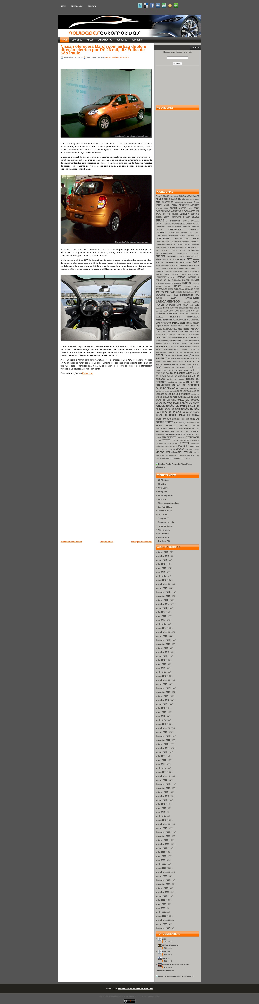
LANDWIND (171, 305)
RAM (197, 352)
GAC (178, 265)
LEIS (197, 304)
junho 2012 (161, 712)
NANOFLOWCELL (170, 329)
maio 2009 (161, 860)
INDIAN (169, 286)
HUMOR (178, 283)
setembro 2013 (163, 652)
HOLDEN (186, 280)
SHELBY (185, 425)
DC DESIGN (168, 244)
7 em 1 (159, 196)
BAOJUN (167, 214)
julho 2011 (161, 756)
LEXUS (159, 307)
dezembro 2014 (163, 592)
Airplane (166, 951)
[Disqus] (106, 421)
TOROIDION (194, 440)
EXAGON (181, 256)
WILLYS (178, 455)
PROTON (195, 347)
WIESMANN (170, 455)
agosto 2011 (161, 752)
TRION (175, 446)
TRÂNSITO (160, 446)
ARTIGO (160, 208)
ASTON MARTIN (179, 208)
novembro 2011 (163, 740)
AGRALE (190, 196)
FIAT (190, 259)
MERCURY (191, 320)
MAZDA (163, 316)
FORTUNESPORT (163, 265)
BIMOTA (160, 217)
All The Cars (163, 480)
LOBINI (196, 308)
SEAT (196, 418)
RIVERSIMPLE (179, 361)
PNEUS (160, 343)
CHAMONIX (170, 227)
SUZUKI (191, 434)
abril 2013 (160, 672)
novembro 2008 (163, 884)
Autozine (162, 499)
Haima (170, 271)
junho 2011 (161, 760)
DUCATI (175, 250)
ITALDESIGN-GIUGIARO (184, 289)
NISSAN (115, 57)
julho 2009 (161, 852)
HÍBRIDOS (181, 277)
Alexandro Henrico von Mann (175, 964)
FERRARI (182, 259)
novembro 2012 (163, 692)
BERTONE (195, 214)
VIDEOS (90, 40)
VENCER (172, 449)
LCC (192, 305)
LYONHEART (180, 311)
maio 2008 (161, 908)
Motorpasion (164, 529)
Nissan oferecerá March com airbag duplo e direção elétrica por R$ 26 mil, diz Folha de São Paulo (103, 49)
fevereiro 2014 (162, 632)
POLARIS (168, 343)
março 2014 (161, 628)
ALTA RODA (137, 40)
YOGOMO (159, 458)
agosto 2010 (161, 800)
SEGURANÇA (180, 422)
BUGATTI (160, 223)
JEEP (173, 291)
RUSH (190, 364)
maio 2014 (161, 620)
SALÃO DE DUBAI (177, 382)
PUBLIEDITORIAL (173, 349)
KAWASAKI (161, 295)
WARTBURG (161, 455)
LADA (178, 297)
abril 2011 (160, 768)
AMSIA (190, 202)
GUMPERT (161, 271)
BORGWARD (177, 217)
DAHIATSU (177, 241)
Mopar (159, 325)
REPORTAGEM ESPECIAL (179, 358)
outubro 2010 (162, 792)
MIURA (189, 323)
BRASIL (108, 57)
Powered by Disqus (165, 970)
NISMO (187, 329)
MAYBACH (195, 313)
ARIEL (175, 205)
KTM (197, 295)
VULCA (196, 452)
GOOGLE (165, 268)
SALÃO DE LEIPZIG (181, 391)
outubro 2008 (162, 888)
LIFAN (166, 307)
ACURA (182, 196)
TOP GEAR (184, 440)
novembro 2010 (163, 788)
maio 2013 (161, 668)
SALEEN (159, 419)
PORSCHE (162, 346)
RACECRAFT (189, 352)
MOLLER (196, 323)
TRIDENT (168, 446)
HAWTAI (160, 274)
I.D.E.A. (196, 283)
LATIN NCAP (183, 305)
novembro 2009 (163, 836)
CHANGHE (195, 226)
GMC (158, 268)
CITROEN (162, 232)
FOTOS (173, 265)
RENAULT (162, 358)
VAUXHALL (194, 446)
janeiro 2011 (162, 780)
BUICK (168, 223)
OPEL (159, 337)
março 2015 (161, 580)
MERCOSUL (181, 320)
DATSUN (159, 244)
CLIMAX (185, 233)
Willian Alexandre (170, 945)
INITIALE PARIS (192, 286)
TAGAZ (159, 437)
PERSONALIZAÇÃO (164, 340)
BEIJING (176, 214)
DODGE (191, 247)
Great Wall (190, 268)
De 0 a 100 (162, 514)
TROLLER (183, 446)
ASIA (167, 208)
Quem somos (76, 6)
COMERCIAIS (162, 235)
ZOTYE (180, 458)
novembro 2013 (163, 644)
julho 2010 (161, 804)
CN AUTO (194, 232)
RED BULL (172, 355)
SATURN (175, 419)
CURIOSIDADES (183, 238)
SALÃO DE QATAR (173, 409)
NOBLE (159, 331)
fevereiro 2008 (162, 920)
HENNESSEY (162, 277)
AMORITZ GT (168, 202)
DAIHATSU (186, 242)
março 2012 (161, 724)
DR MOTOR (163, 250)
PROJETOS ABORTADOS (180, 346)
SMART (188, 428)
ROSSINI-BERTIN (172, 364)
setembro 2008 (163, 892)
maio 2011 (161, 764)
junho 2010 (161, 808)
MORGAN (166, 326)
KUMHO (163, 298)
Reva (192, 359)
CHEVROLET (178, 229)
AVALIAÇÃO (190, 210)
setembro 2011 (163, 748)
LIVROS (190, 308)
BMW (167, 216)
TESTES (166, 440)
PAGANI (172, 337)
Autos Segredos (165, 495)
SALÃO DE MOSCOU (188, 399)
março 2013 (161, 676)
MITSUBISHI (179, 322)
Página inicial (106, 541)
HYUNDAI (188, 283)
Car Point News (165, 506)
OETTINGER (183, 335)
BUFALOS (195, 221)
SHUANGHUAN (162, 428)
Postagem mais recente (71, 541)
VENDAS (180, 449)
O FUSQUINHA (171, 335)
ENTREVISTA (184, 253)
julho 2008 (161, 900)
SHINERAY (195, 426)
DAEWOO (160, 241)
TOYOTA (185, 443)
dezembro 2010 (163, 784)
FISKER (179, 262)
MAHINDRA (161, 313)
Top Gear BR (164, 541)
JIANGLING (187, 292)
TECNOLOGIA (192, 437)
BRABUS (195, 217)
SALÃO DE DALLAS (176, 379)
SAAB (160, 367)
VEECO (159, 449)
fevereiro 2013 (162, 680)
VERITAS (195, 449)
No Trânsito (163, 533)
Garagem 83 (163, 518)
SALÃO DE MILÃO (191, 397)
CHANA (178, 226)
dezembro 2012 (163, 688)
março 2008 (161, 916)
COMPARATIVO (193, 236)
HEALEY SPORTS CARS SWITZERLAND (181, 274)
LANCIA (188, 302)
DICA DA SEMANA (175, 247)
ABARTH (167, 196)
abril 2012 (160, 720)
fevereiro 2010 (162, 824)
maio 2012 (161, 716)
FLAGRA (188, 262)
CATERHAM (161, 226)
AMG (159, 202)
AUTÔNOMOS (177, 211)
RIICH (197, 358)
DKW (184, 247)
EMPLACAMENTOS (166, 253)
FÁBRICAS (161, 259)
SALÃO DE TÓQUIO (167, 414)
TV (189, 446)
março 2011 (161, 772)
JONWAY (195, 292)
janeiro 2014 (162, 636)
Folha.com (87, 373)
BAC (197, 211)
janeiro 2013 (162, 684)
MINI (158, 322)
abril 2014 (160, 624)
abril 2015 (160, 576)
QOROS (172, 352)
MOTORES (190, 325)
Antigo (196, 202)
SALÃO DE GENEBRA (185, 385)
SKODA (173, 428)
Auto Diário (163, 487)
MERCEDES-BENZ (166, 319)
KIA (177, 295)
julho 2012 (161, 708)
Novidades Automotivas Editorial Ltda (135, 988)
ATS (191, 208)
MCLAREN (179, 316)
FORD (196, 262)
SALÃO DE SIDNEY (191, 412)
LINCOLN (183, 308)
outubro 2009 (162, 840)
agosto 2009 (161, 848)
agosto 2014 (161, 608)
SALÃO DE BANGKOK (176, 367)
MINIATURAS (166, 323)
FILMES (196, 259)
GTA (197, 268)
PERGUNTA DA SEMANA (187, 337)
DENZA (196, 244)
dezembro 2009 (163, 832)
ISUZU (171, 289)
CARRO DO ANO (192, 224)
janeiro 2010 (162, 828)
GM (197, 265)
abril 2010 (160, 816)
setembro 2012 (163, 700)
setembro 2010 (163, 796)
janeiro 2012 (162, 732)
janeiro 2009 (162, 876)
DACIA (196, 238)
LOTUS (160, 310)
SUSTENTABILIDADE (176, 434)
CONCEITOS (121, 40)
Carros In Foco (165, 510)
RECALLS (162, 355)
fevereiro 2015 (162, 584)
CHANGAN (186, 226)
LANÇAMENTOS (105, 40)
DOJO (197, 247)
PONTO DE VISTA (190, 343)
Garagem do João (166, 522)
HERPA (172, 277)
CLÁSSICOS (175, 232)
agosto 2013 (161, 656)
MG (197, 320)
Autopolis (162, 491)
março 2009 (161, 868)
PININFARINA (194, 340)
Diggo (165, 938)
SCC (181, 419)
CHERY (162, 229)
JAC (158, 291)
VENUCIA (188, 449)
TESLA (159, 440)
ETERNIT (195, 253)
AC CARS (175, 196)
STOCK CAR (184, 431)
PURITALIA (195, 349)
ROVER (183, 364)
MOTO (181, 325)
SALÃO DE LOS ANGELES (178, 394)
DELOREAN (189, 244)
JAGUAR (165, 291)
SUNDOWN (161, 434)
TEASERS (172, 437)
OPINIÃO (165, 337)
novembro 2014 (163, 596)
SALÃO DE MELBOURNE (173, 397)
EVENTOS (172, 256)
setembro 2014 (163, 604)
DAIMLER (195, 241)
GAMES (184, 265)
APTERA (160, 205)
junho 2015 (161, 568)
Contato (92, 6)
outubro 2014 (162, 600)
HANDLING (178, 271)
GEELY (192, 265)
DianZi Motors (161, 247)
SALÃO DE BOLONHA (178, 370)
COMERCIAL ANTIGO (178, 235)
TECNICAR (181, 437)
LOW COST (169, 311)
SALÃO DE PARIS (177, 405)
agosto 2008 (161, 896)
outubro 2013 (162, 648)
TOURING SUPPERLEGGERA (168, 443)
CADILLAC (180, 223)
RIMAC (159, 361)
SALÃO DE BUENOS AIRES (179, 373)
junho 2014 (161, 616)
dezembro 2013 (163, 640)
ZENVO (174, 458)
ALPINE (167, 199)
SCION (191, 419)
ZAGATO (167, 458)
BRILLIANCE (176, 221)
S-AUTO (196, 364)
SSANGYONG (169, 431)
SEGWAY (191, 423)
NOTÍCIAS (167, 331)
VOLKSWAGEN (175, 452)
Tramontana (195, 443)
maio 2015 (161, 572)
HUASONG (160, 283)
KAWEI (170, 295)
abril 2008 (160, 912)
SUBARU (195, 431)
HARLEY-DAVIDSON (191, 271)
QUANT (180, 352)
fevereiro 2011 (162, 776)
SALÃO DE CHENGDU (177, 376)
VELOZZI (165, 449)
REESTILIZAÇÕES (186, 355)
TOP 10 (176, 440)
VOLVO (189, 452)
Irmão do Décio (165, 525)
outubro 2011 (162, 744)
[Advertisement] (115, 558)
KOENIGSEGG (188, 295)
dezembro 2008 (163, 880)
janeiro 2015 (162, 588)
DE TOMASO (178, 244)
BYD (173, 224)
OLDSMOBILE (194, 335)
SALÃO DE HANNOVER (189, 388)
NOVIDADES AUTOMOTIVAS (185, 331)
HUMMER (169, 283)
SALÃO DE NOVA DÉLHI (168, 402)
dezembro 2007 (163, 928)
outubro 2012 (162, 696)
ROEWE (189, 361)
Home (63, 6)
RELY (197, 355)
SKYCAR (180, 429)
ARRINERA (195, 205)
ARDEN (168, 205)
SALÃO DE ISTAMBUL (164, 391)
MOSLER (174, 326)
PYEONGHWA (162, 352)
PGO (187, 341)
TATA (164, 437)
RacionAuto (163, 537)
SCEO (185, 419)
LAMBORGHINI (192, 297)
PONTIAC (177, 343)
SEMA (197, 423)
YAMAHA (191, 455)
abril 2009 (160, 864)
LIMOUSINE (174, 308)
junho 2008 (161, 904)
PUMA (186, 349)
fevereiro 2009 (162, 872)
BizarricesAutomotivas (168, 503)
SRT (159, 431)
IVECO (196, 289)
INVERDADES (162, 289)
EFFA (184, 250)
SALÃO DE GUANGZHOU (168, 388)
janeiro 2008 (162, 924)
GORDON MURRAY (177, 268)
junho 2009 (161, 856)
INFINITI (179, 286)
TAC (197, 434)
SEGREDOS (77, 40)
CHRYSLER (194, 229)
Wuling (184, 455)
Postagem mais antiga (141, 541)
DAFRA (168, 242)
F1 (198, 256)
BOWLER (187, 217)
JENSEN (179, 292)
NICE (181, 329)
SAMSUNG (167, 419)
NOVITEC (160, 335)
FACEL (170, 259)
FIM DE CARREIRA (166, 262)
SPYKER (195, 428)
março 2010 (161, 820)
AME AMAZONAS (192, 199)
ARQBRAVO (185, 205)
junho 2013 (161, 664)
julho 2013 (161, 660)
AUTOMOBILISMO (163, 211)
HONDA (195, 280)
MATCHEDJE (185, 314)
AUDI (196, 208)
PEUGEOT (178, 340)
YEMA (197, 455)
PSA (160, 349)
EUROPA (161, 256)
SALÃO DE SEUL (174, 412)
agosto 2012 (161, 704)
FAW (175, 259)
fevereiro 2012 (162, 728)
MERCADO (193, 316)
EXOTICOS (191, 256)
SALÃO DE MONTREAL (166, 400)
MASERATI (173, 313)
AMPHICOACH (181, 202)
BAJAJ (159, 214)
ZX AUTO (186, 458)
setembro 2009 (163, 844)
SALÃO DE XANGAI (189, 414)
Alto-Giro (162, 484)
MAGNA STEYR (192, 311)
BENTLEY (185, 213)
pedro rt (165, 958)
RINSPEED (167, 361)
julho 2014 (161, 612)
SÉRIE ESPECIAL (168, 425)
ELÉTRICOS (193, 250)
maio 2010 (161, 812)
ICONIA (160, 286)
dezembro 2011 (163, 736)
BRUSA (187, 221)
